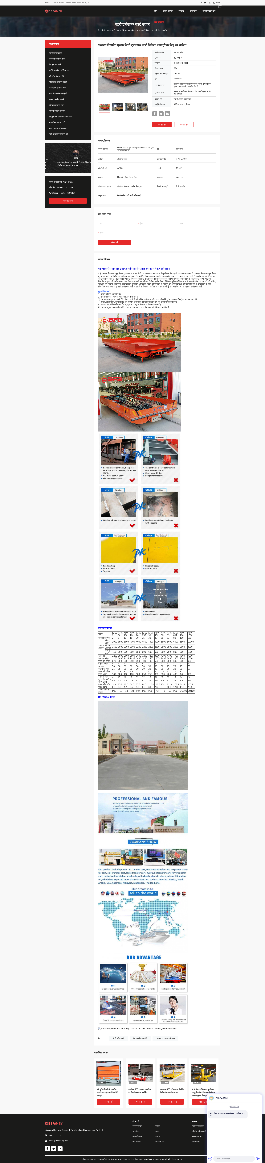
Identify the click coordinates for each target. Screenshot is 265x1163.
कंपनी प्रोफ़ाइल (137, 1126)
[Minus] (258, 1098)
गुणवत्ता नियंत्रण (137, 1136)
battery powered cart (165, 1038)
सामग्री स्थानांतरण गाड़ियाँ (58, 93)
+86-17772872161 (65, 187)
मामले (157, 1131)
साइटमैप (157, 1136)
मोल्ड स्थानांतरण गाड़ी (56, 105)
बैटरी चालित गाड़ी (118, 1038)
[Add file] (210, 1159)
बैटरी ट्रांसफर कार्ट (108, 30)
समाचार (157, 1126)
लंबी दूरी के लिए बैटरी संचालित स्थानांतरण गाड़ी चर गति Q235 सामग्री (107, 1092)
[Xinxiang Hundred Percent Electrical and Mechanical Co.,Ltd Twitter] (205, 3)
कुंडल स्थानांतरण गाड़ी (56, 99)
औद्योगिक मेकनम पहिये (56, 76)
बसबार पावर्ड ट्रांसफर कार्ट (58, 128)
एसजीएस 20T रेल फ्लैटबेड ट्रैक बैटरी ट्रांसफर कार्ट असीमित (139, 1090)
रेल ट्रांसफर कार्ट (55, 64)
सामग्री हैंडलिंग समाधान (57, 111)
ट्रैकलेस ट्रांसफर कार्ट (57, 59)
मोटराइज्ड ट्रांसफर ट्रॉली (58, 82)
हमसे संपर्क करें (136, 1142)
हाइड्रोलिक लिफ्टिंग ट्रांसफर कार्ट (60, 117)
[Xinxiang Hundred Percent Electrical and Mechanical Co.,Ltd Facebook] (201, 3)
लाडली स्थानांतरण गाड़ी (57, 122)
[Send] (258, 1159)
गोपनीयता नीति (159, 1142)
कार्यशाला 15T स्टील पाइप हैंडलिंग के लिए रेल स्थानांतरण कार (172, 1090)
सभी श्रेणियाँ (196, 1142)
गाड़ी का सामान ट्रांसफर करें (58, 134)
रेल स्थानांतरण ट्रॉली (140, 1038)
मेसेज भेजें (114, 242)
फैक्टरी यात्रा (136, 1131)
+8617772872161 (67, 193)
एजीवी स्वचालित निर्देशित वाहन (59, 70)
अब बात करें (68, 201)
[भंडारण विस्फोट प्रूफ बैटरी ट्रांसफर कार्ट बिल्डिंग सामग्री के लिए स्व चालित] (123, 75)
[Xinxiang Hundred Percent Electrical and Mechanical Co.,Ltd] (54, 11)
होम (99, 30)
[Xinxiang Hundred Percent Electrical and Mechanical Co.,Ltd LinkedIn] (210, 3)
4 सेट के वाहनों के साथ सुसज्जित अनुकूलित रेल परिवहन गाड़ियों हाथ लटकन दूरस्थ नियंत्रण (203, 1092)
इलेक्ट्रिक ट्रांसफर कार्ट (57, 88)
